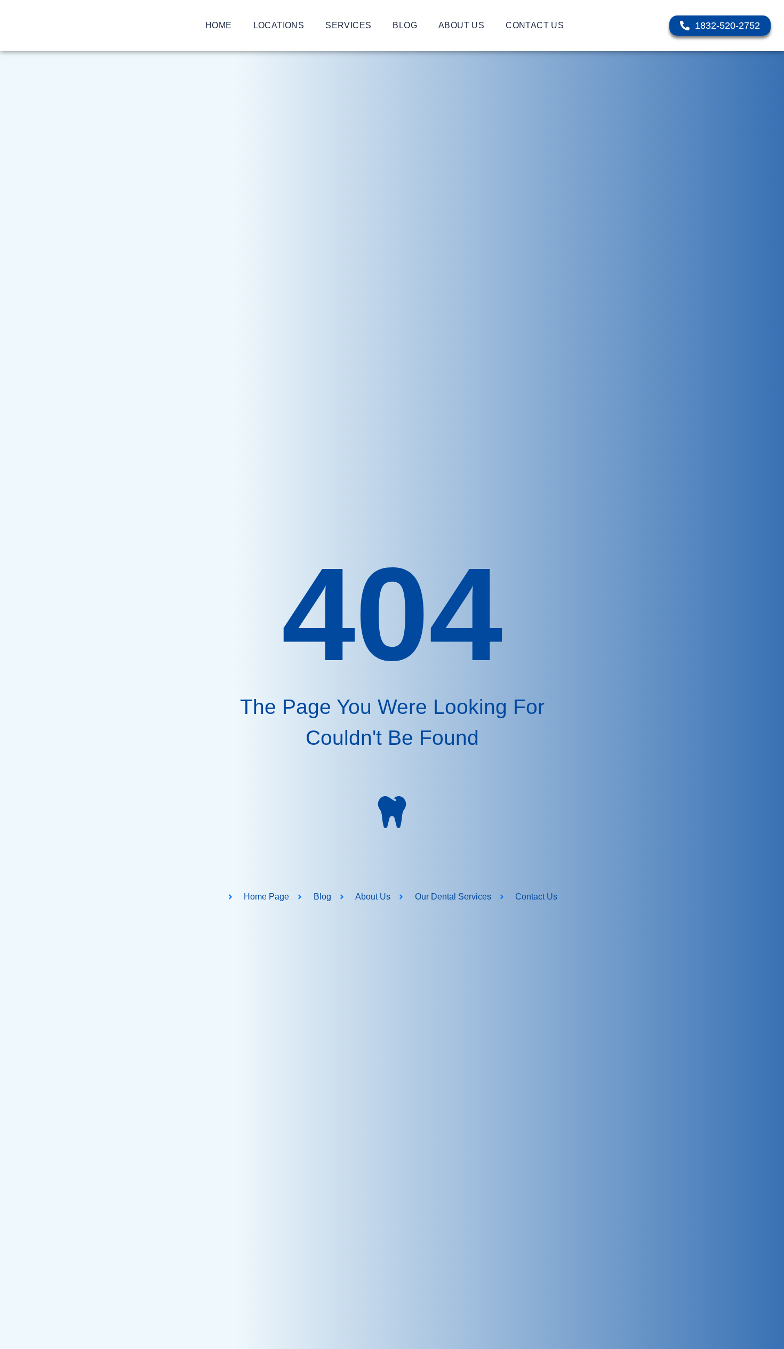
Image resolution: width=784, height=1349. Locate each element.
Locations (279, 25)
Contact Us (535, 25)
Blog (405, 25)
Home (218, 25)
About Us (461, 25)
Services (348, 25)
